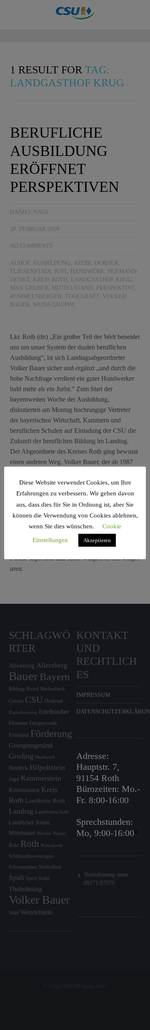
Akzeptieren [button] (97, 540)
